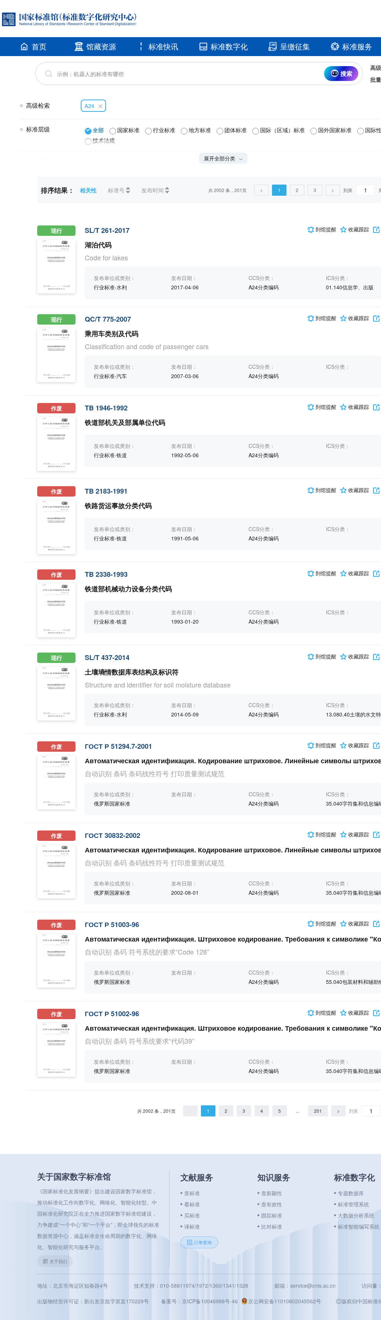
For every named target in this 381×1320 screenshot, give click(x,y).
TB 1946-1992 (106, 408)
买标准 (192, 1215)
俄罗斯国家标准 (112, 803)
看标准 (192, 1204)
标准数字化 (229, 46)
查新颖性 (271, 1193)
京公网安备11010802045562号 (284, 1301)
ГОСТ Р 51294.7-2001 (118, 746)
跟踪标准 (271, 1215)
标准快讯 (163, 46)
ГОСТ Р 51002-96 (112, 1013)
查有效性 (271, 1204)
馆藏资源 (101, 46)
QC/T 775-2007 (108, 319)
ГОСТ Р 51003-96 (112, 924)
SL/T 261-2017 (107, 230)
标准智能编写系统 (359, 1226)
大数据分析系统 (356, 1215)
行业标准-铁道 (110, 455)
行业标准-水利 (110, 287)
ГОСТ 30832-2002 (112, 835)
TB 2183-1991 (106, 491)
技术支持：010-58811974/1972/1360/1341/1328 (191, 1285)
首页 (39, 46)
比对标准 (271, 1226)
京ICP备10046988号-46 (210, 1301)
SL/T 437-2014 (107, 657)
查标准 (192, 1193)
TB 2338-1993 (106, 574)
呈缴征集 (295, 46)
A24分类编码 (264, 287)
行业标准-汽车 (110, 376)
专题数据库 (351, 1193)
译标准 (192, 1226)
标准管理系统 (353, 1204)
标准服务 (357, 46)
